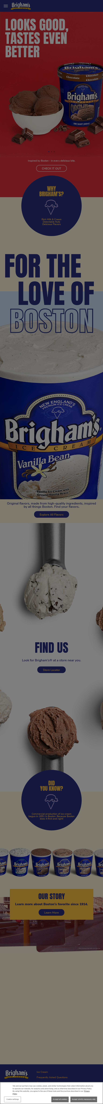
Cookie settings (12, 1099)
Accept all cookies (60, 1099)
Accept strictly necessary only (84, 1099)
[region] (51, 1093)
